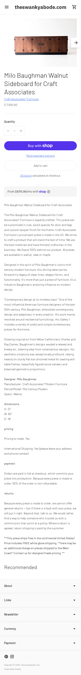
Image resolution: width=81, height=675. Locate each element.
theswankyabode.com (30, 665)
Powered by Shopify (12, 669)
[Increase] (21, 130)
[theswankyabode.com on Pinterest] (6, 656)
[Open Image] (40, 42)
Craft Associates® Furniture (21, 99)
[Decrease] (8, 130)
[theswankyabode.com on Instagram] (12, 656)
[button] (76, 43)
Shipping (26, 175)
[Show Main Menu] (6, 7)
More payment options (40, 155)
